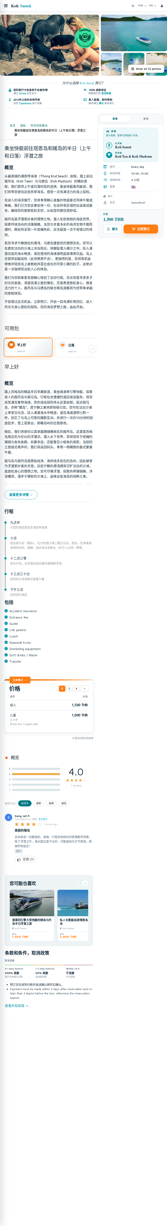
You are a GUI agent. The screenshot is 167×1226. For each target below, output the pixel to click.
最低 (64, 803)
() (28, 859)
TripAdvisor (25, 103)
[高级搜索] (133, 5)
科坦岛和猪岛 (39, 125)
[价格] (84, 689)
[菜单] (6, 6)
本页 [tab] (146, 119)
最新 (38, 803)
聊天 (101, 103)
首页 (12, 125)
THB (140, 5)
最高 (51, 803)
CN (151, 5)
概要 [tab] (115, 119)
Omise (22, 93)
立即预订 (18, 680)
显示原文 (42, 819)
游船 (23, 125)
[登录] (162, 6)
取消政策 (106, 93)
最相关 (25, 803)
